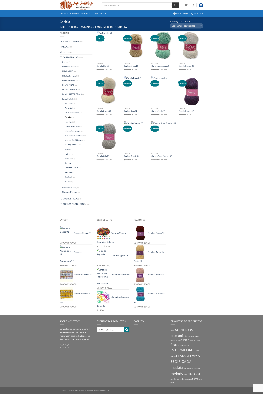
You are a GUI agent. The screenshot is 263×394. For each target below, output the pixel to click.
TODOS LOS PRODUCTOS (72, 204)
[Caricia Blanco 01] (191, 46)
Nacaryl (68, 149)
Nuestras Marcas (69, 192)
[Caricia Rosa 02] (136, 91)
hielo (183, 345)
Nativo (68, 154)
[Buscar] (175, 5)
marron (197, 368)
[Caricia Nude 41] (163, 91)
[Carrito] (201, 5)
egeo (198, 340)
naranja (173, 379)
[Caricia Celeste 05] (136, 136)
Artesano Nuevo (72, 112)
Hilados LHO (67, 71)
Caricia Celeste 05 (131, 156)
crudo (191, 340)
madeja (177, 367)
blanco (197, 336)
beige (192, 336)
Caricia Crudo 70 (104, 111)
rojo (182, 379)
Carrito (74, 13)
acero (172, 330)
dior (195, 340)
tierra (195, 378)
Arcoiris (68, 103)
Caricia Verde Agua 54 (160, 66)
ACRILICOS (184, 330)
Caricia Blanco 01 (186, 66)
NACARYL (194, 374)
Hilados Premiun (69, 80)
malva (191, 368)
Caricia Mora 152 (186, 111)
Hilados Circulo (69, 66)
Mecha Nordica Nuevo (74, 135)
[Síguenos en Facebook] (62, 346)
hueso (187, 345)
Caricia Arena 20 (131, 66)
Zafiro (67, 181)
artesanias (178, 335)
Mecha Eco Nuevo (72, 131)
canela (178, 340)
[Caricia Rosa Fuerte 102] (163, 136)
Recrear (68, 163)
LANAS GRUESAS (69, 89)
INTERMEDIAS (182, 350)
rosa (185, 379)
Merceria (64, 52)
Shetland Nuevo (71, 167)
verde (200, 379)
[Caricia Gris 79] (109, 136)
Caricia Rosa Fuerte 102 (161, 156)
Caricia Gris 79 (103, 156)
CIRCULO (184, 340)
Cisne (64, 62)
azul (188, 336)
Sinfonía (68, 172)
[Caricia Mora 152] (191, 91)
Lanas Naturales (69, 187)
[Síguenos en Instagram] (67, 346)
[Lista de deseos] (186, 5)
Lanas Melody (104, 26)
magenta (186, 368)
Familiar (68, 122)
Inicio (64, 26)
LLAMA (182, 355)
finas (174, 344)
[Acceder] (193, 5)
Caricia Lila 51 (103, 66)
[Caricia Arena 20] (136, 46)
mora (185, 374)
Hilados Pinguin (69, 76)
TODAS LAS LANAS (81, 26)
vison (172, 382)
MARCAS (64, 46)
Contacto (86, 13)
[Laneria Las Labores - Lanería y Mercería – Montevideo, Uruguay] (79, 5)
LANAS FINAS (68, 85)
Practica (68, 158)
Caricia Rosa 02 (130, 111)
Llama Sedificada (72, 126)
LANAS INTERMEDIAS (72, 94)
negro (178, 379)
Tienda (64, 13)
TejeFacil (68, 177)
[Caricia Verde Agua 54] (163, 46)
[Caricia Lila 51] (109, 46)
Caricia (68, 117)
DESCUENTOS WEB (69, 41)
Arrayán (68, 108)
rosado (189, 379)
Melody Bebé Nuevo (73, 140)
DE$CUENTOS (100, 13)
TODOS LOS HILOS (69, 198)
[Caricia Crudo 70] (109, 91)
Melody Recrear (71, 144)
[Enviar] (126, 329)
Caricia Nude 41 (158, 111)
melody (177, 373)
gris (179, 345)
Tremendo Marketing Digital (97, 390)
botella (173, 340)
